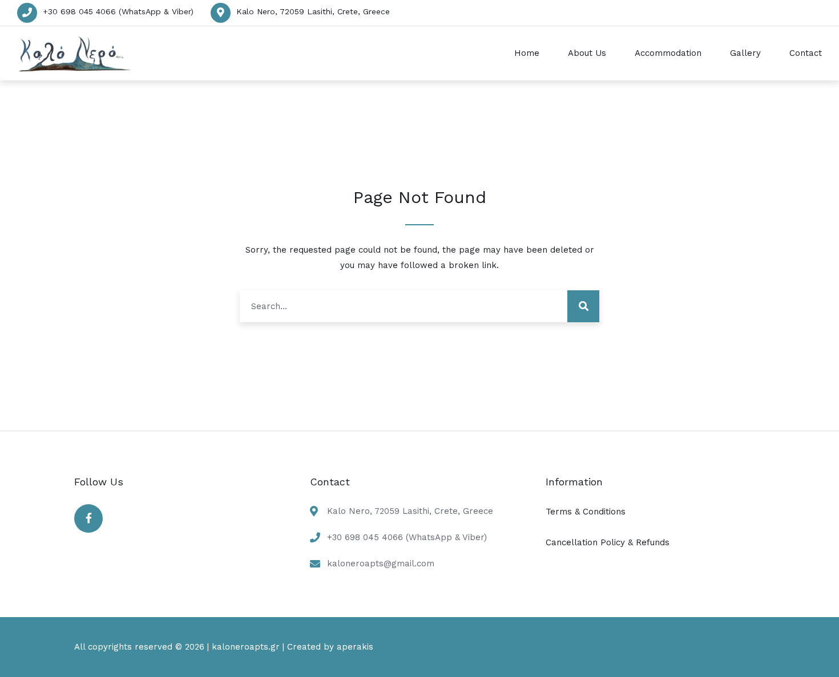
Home (526, 53)
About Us (587, 53)
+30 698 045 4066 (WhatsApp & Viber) (118, 11)
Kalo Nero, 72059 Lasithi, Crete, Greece (313, 11)
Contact (805, 53)
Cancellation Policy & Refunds (607, 542)
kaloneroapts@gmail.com (380, 563)
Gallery (745, 53)
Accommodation (668, 53)
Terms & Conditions (586, 511)
